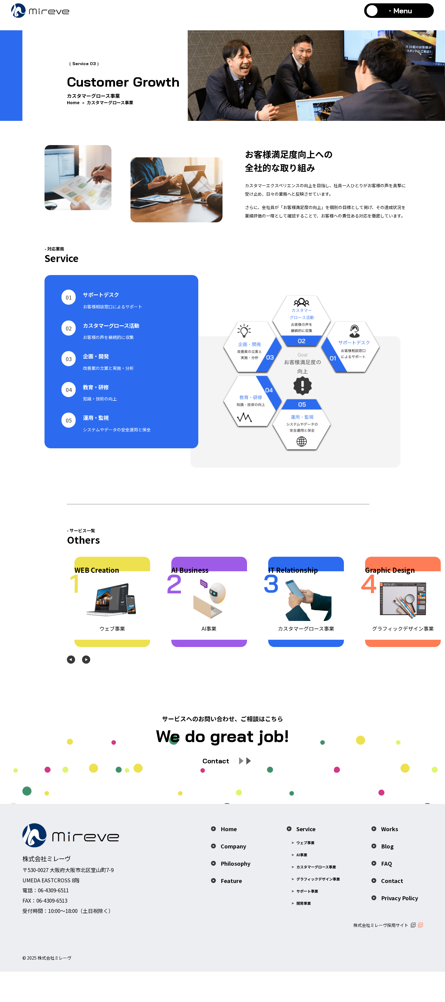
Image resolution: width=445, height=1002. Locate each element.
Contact (392, 880)
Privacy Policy (399, 898)
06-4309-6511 (53, 890)
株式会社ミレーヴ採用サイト (380, 925)
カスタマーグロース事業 (316, 866)
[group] (112, 602)
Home (73, 102)
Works (389, 829)
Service (305, 829)
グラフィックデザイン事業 (318, 878)
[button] (71, 659)
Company (233, 846)
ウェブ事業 (305, 842)
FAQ (386, 863)
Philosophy (235, 863)
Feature (231, 880)
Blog (387, 846)
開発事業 (303, 903)
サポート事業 (307, 891)
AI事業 (301, 854)
